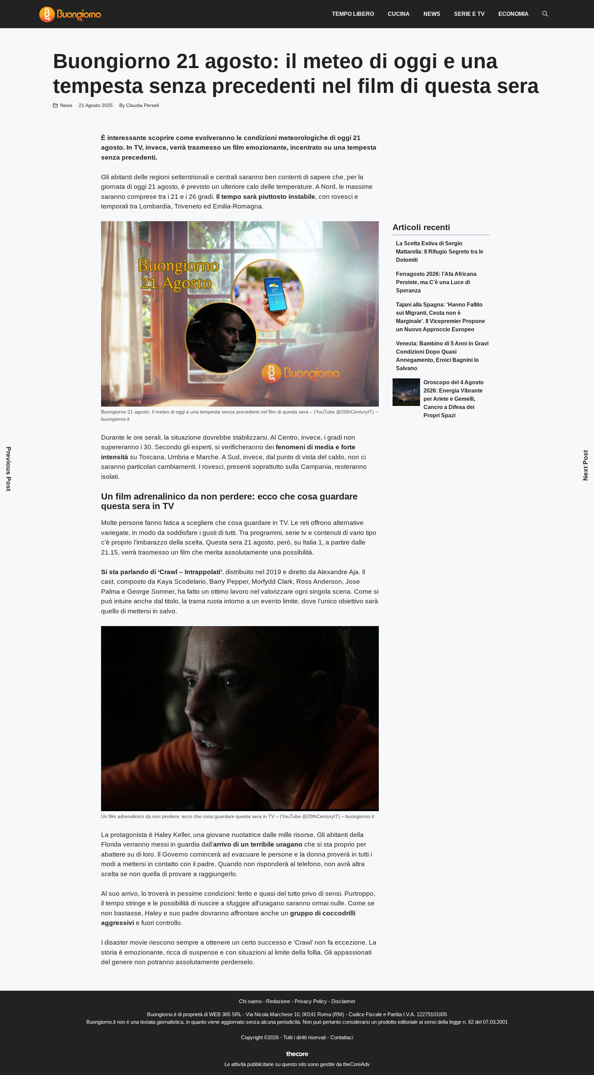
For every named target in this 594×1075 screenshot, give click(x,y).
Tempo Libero (353, 14)
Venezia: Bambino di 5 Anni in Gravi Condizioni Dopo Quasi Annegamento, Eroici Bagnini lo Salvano (442, 356)
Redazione (278, 1001)
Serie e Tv (469, 14)
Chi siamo (250, 1001)
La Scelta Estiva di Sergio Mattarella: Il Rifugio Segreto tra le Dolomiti (439, 251)
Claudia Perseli (142, 105)
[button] (545, 14)
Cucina (399, 14)
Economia (513, 14)
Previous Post (8, 469)
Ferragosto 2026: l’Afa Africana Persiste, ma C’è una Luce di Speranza (436, 282)
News (432, 14)
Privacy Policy (311, 1001)
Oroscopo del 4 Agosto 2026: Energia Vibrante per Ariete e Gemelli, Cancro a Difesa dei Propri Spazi (454, 398)
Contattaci (341, 1037)
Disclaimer (343, 1001)
